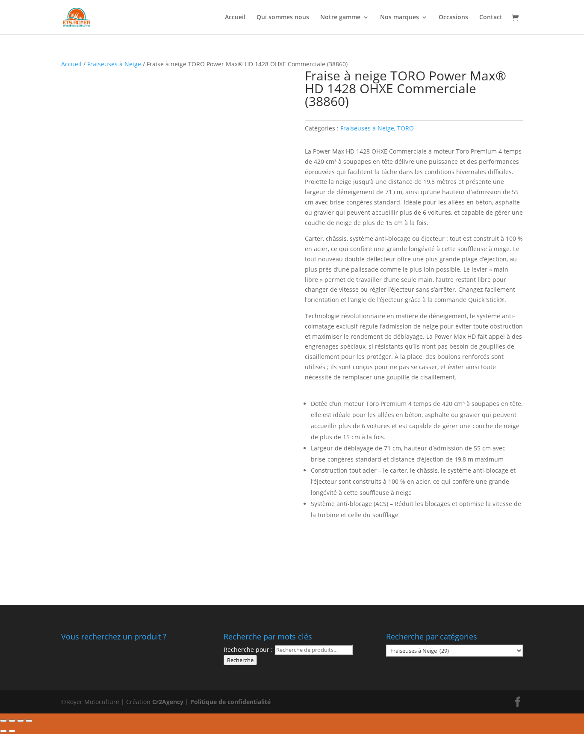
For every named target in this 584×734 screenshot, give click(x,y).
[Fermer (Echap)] (3, 720)
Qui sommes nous (283, 17)
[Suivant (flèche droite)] (12, 731)
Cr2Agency (168, 702)
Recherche (240, 660)
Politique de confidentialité (230, 702)
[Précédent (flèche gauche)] (3, 731)
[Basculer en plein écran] (20, 720)
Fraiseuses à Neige (114, 64)
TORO (405, 128)
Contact (490, 17)
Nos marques (399, 17)
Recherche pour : (248, 649)
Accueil (235, 17)
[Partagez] (12, 720)
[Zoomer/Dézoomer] (29, 720)
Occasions (453, 17)
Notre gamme (340, 17)
